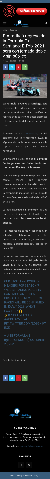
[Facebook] (5, 67)
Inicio (5, 30)
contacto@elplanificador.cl (31, 446)
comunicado (31, 133)
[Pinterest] (18, 67)
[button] (4, 23)
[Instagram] (29, 465)
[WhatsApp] (25, 67)
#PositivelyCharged (24, 315)
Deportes (13, 30)
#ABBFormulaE (16, 319)
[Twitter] (12, 67)
